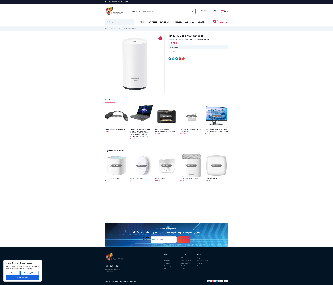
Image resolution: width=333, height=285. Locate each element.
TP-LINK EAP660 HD (111, 179)
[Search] (192, 11)
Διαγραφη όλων (29, 273)
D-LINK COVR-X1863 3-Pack (164, 178)
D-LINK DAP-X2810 (186, 178)
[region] (22, 271)
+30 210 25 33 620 (222, 22)
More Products (110, 100)
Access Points (115, 28)
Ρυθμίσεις (13, 273)
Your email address (146, 238)
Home (107, 28)
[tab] (110, 100)
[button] (160, 38)
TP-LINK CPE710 (135, 178)
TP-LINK (174, 39)
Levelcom (119, 281)
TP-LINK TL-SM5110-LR (112, 129)
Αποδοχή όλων (22, 277)
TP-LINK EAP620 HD (211, 179)
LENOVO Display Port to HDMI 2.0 (140, 129)
